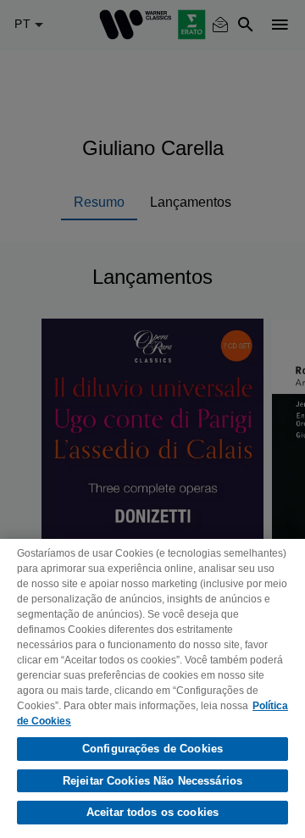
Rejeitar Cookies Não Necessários (152, 780)
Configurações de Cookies (152, 748)
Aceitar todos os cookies (152, 812)
